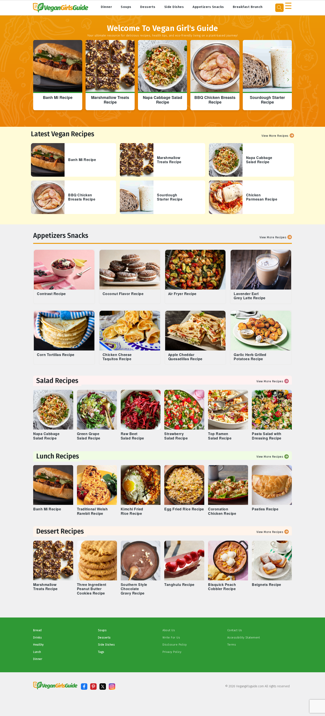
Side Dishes (174, 7)
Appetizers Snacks (208, 7)
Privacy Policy (171, 651)
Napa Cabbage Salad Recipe (162, 100)
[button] (288, 79)
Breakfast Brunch (248, 7)
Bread (37, 630)
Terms (231, 644)
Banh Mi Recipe (58, 97)
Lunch (37, 651)
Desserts (147, 7)
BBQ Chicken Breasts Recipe (214, 100)
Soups (126, 7)
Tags (101, 651)
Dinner (106, 7)
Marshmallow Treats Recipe (110, 100)
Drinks (37, 637)
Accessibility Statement (243, 637)
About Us (168, 630)
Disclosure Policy (174, 644)
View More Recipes (275, 135)
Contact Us (234, 630)
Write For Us (171, 637)
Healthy (38, 644)
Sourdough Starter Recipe (267, 100)
